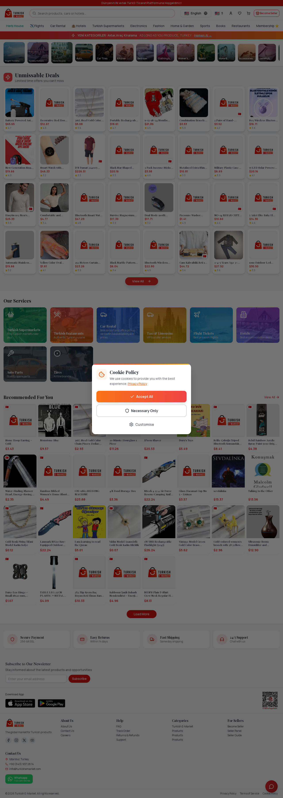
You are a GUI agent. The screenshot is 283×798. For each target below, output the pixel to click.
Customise (144, 424)
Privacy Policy (137, 384)
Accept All (144, 396)
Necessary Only (144, 410)
